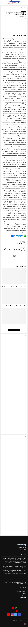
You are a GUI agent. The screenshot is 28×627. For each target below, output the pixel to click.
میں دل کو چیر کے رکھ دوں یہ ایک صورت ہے (16, 325)
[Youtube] (8, 614)
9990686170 (24, 591)
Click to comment (14, 330)
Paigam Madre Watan (21, 16)
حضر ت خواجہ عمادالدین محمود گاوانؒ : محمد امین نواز (14, 286)
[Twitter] (15, 614)
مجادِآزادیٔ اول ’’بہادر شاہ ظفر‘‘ (18, 243)
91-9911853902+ (18, 591)
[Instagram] (12, 614)
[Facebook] (19, 614)
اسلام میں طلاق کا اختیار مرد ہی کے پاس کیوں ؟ (16, 305)
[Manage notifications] (25, 624)
